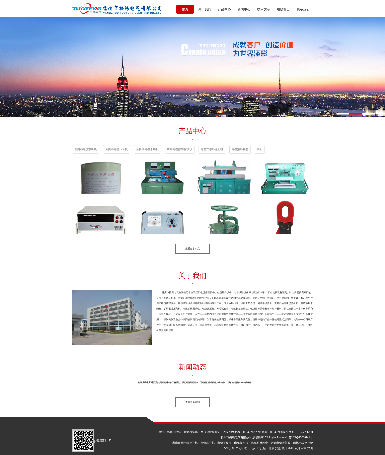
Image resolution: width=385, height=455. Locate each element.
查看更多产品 (192, 248)
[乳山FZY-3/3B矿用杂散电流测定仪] (161, 216)
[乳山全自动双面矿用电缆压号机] (284, 176)
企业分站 (229, 448)
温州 (291, 448)
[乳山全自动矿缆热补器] (223, 176)
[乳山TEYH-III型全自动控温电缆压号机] (161, 176)
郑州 (310, 448)
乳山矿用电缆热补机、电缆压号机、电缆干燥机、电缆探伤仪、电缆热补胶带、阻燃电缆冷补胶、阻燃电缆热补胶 (242, 442)
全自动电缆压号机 (116, 149)
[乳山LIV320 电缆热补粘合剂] (100, 176)
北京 (271, 448)
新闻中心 (244, 9)
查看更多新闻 (192, 402)
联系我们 (303, 9)
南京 (303, 448)
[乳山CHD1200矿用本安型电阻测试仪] (284, 216)
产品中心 (224, 9)
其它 (259, 149)
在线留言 (283, 9)
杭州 (284, 448)
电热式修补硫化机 (212, 149)
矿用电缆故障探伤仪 (179, 149)
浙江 (265, 448)
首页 (185, 9)
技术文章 (263, 9)
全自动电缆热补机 (85, 149)
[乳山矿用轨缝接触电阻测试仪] (100, 216)
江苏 (252, 448)
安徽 (278, 448)
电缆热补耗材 (240, 149)
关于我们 (204, 9)
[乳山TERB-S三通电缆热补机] (223, 216)
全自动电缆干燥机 (147, 149)
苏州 (297, 448)
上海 (258, 448)
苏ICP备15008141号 (301, 437)
